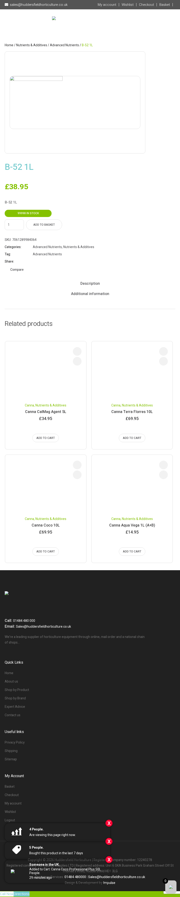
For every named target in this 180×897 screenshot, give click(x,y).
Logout (10, 820)
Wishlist (10, 811)
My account (13, 803)
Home (9, 45)
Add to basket (44, 225)
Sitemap (11, 759)
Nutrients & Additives (31, 45)
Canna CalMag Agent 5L (45, 412)
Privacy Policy (15, 742)
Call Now (7, 894)
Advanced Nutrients (64, 45)
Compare (17, 269)
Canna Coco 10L (46, 525)
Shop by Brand (15, 698)
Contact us (12, 715)
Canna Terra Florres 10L (132, 412)
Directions (22, 894)
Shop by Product (17, 689)
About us (11, 681)
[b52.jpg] (75, 102)
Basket (10, 786)
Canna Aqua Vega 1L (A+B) (132, 525)
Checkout (12, 795)
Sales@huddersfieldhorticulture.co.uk (43, 626)
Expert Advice (15, 706)
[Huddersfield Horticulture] (90, 28)
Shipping (11, 750)
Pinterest (46, 261)
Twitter (40, 261)
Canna (29, 405)
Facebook (35, 261)
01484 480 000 (24, 620)
